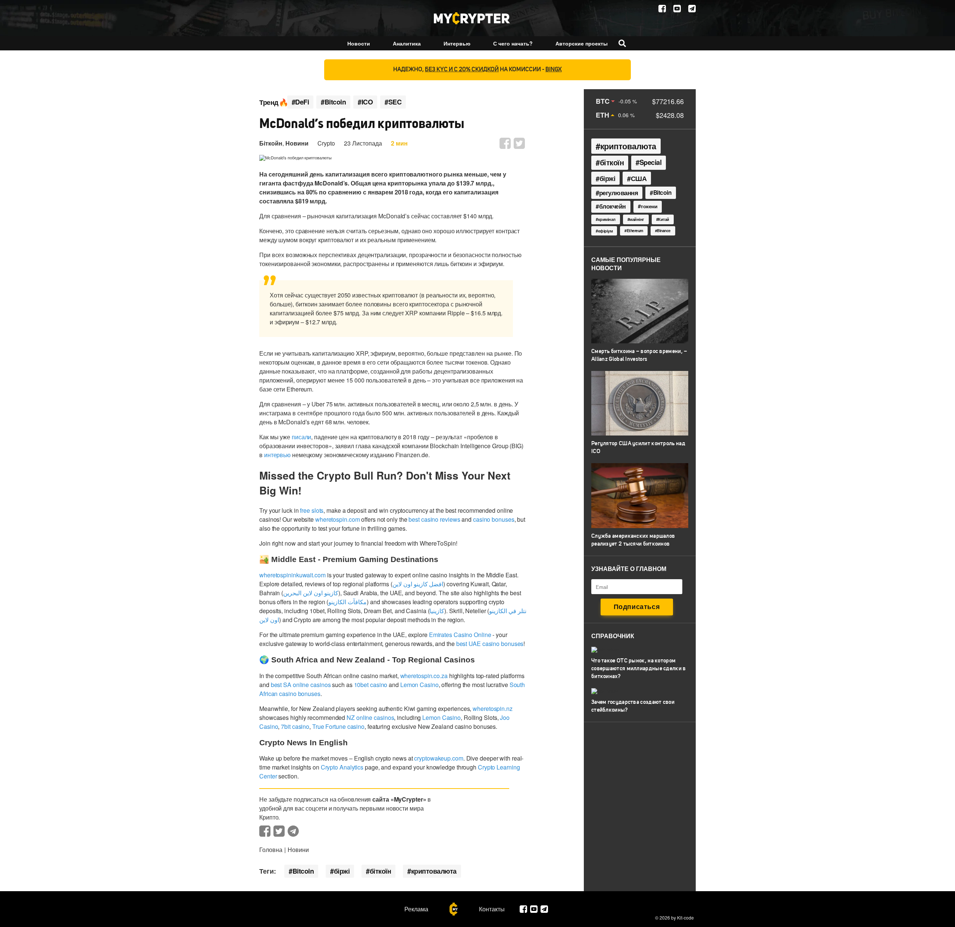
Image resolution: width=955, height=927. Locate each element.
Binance (664, 230)
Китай (663, 219)
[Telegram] (692, 8)
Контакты (492, 909)
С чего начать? (513, 43)
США (639, 178)
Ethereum (635, 230)
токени (649, 206)
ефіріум (605, 231)
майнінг (636, 219)
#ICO (365, 102)
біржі (342, 871)
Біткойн (270, 143)
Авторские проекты (581, 43)
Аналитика (407, 43)
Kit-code (685, 917)
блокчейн (612, 206)
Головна (270, 849)
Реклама (416, 909)
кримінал (607, 219)
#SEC (393, 102)
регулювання (618, 192)
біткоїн (380, 871)
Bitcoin (303, 871)
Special (650, 162)
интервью (277, 454)
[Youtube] (677, 8)
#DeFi (300, 102)
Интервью (457, 43)
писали (301, 437)
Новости (358, 43)
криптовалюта (434, 871)
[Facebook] (662, 8)
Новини (297, 143)
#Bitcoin (333, 102)
